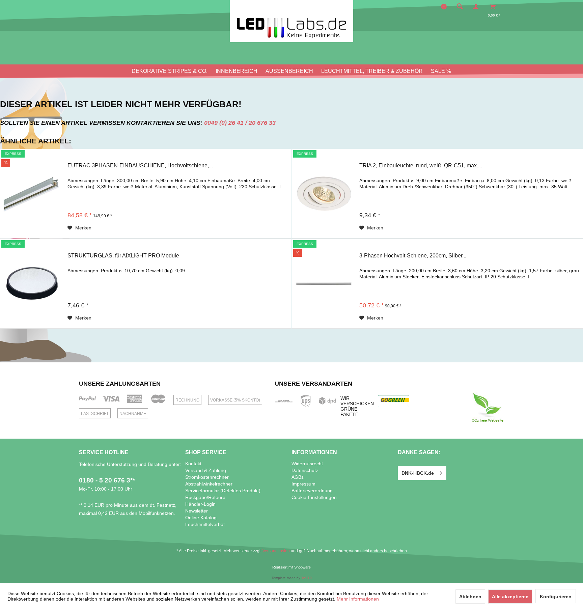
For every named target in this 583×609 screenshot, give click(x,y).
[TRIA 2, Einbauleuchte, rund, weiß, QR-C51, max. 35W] (324, 194)
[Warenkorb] (494, 6)
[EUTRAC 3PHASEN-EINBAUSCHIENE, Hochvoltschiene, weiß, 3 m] (32, 194)
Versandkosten (276, 551)
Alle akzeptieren (510, 596)
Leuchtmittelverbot (205, 524)
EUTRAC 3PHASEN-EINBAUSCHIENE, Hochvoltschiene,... (140, 165)
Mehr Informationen (358, 599)
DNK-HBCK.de (417, 473)
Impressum (303, 484)
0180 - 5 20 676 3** (107, 480)
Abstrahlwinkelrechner (208, 484)
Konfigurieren (556, 596)
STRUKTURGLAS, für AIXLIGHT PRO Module (123, 255)
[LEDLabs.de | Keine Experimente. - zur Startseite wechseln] (291, 21)
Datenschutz (305, 470)
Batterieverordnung (312, 490)
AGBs (298, 477)
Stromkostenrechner (207, 477)
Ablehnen (470, 596)
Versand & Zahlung (205, 470)
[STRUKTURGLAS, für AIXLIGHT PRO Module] (32, 284)
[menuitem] (461, 6)
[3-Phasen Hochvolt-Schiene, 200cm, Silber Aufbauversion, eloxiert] (324, 284)
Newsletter (196, 511)
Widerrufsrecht (307, 463)
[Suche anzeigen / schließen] (459, 6)
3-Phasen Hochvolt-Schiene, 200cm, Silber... (412, 255)
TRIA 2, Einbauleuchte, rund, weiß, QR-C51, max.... (420, 165)
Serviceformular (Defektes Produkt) (222, 490)
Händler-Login (200, 504)
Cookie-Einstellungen (314, 497)
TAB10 (306, 578)
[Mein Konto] (477, 6)
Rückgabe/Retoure (205, 497)
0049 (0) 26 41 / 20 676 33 (240, 122)
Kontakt (193, 463)
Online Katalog (201, 517)
